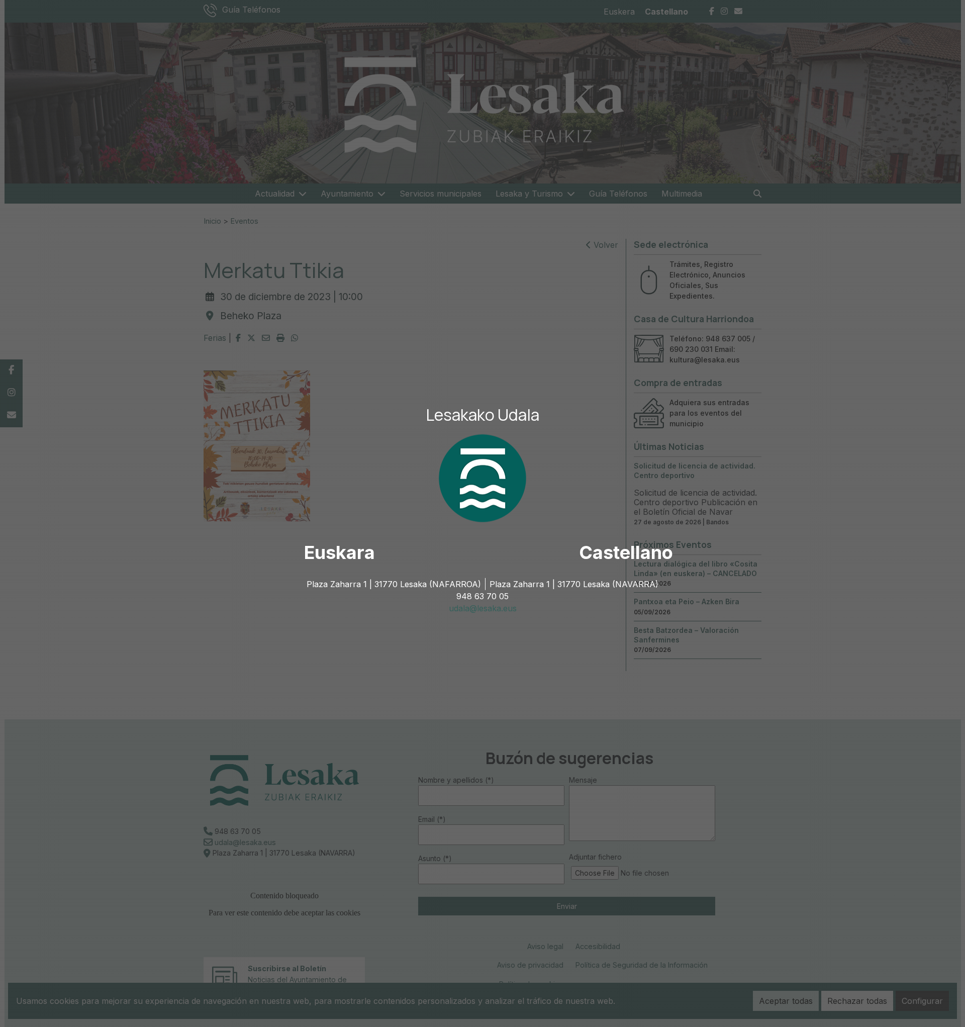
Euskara (339, 552)
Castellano (626, 552)
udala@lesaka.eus (483, 608)
